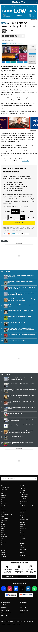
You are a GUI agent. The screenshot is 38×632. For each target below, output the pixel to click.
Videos (22, 552)
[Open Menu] (2, 2)
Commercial (23, 502)
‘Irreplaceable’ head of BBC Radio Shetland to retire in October (20, 311)
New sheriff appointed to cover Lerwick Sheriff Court (21, 281)
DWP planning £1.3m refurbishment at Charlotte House (21, 407)
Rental (21, 526)
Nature (2, 530)
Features (22, 488)
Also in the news (5, 487)
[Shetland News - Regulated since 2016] (26, 595)
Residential (23, 524)
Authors (22, 547)
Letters (3, 552)
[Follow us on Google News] (11, 595)
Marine (2, 528)
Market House (23, 510)
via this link (25, 161)
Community (4, 500)
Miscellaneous (23, 533)
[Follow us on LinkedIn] (28, 588)
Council (3, 506)
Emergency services (6, 514)
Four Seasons (23, 498)
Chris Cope (9, 30)
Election (3, 512)
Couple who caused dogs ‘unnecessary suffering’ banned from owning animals (21, 299)
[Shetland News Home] (19, 3)
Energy (3, 516)
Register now (10, 576)
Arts (2, 491)
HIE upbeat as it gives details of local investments (22, 425)
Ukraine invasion (5, 545)
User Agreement (6, 613)
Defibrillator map (25, 556)
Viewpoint (3, 556)
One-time (7, 211)
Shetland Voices (24, 494)
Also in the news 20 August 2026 (17, 322)
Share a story (5, 610)
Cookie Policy (24, 602)
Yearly (31, 211)
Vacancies (22, 517)
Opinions (3, 550)
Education (3, 510)
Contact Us (4, 605)
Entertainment (4, 518)
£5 (11, 217)
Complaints (23, 605)
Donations (23, 607)
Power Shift (4, 536)
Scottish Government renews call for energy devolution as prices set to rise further (20, 431)
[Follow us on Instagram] (10, 588)
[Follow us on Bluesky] (16, 588)
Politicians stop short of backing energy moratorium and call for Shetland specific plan (21, 328)
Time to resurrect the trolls (15, 436)
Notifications (24, 610)
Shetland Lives (24, 496)
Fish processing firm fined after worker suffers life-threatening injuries (21, 293)
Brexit (2, 493)
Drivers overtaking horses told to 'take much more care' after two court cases (22, 390)
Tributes (22, 492)
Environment (4, 520)
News (4, 23)
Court (2, 508)
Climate (3, 497)
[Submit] (35, 479)
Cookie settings (5, 602)
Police (2, 532)
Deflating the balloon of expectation (18, 340)
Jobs (21, 515)
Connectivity (4, 502)
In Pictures (22, 490)
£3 (5, 217)
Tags (21, 545)
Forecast (22, 538)
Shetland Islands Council (26, 506)
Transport (3, 543)
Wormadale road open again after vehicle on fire (21, 334)
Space (2, 538)
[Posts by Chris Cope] (4, 31)
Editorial (22, 485)
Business (3, 495)
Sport (2, 541)
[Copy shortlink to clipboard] (16, 36)
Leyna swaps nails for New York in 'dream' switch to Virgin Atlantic (21, 287)
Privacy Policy (5, 615)
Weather (3, 547)
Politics (3, 534)
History (3, 524)
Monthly (14, 211)
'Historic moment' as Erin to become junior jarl (21, 383)
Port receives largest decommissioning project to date (22, 305)
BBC (21, 508)
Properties (23, 522)
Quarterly (23, 211)
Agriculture (4, 489)
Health (2, 522)
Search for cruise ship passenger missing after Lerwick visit (21, 276)
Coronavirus (4, 504)
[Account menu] (36, 2)
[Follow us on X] (22, 588)
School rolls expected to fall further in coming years (21, 402)
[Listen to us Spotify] (34, 588)
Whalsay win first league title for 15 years (19, 316)
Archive (22, 543)
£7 (16, 217)
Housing (3, 526)
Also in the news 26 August (15, 413)
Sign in (28, 576)
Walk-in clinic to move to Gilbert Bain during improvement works (20, 419)
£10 (22, 217)
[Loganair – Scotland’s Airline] (19, 123)
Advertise (4, 607)
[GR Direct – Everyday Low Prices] (19, 12)
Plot (21, 531)
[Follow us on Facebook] (3, 588)
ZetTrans (22, 512)
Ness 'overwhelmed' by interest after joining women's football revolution (20, 443)
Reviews (3, 554)
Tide (21, 540)
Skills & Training (24, 519)
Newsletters (23, 549)
